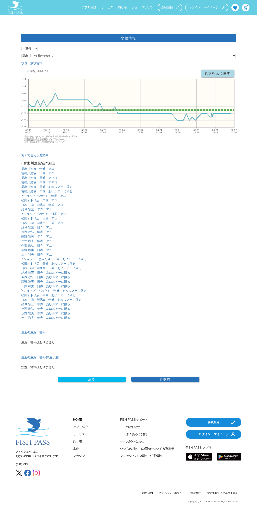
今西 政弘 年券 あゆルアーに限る (45, 308)
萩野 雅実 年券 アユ (36, 236)
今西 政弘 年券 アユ (36, 232)
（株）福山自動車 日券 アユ (42, 223)
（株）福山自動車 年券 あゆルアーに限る (51, 299)
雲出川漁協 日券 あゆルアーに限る (46, 186)
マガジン (148, 7)
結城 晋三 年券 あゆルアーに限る (45, 304)
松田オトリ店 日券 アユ (39, 218)
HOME (77, 419)
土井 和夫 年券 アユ (36, 241)
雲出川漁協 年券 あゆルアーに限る (46, 191)
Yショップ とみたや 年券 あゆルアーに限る (54, 290)
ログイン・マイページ (203, 7)
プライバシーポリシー (171, 492)
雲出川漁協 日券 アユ (37, 173)
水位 (134, 7)
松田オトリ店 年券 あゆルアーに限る (48, 295)
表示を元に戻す (217, 73)
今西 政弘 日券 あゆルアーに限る (45, 277)
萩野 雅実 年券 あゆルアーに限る (45, 313)
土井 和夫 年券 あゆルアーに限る (45, 317)
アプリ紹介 (89, 7)
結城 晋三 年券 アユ (36, 209)
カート (245, 7)
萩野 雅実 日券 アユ (36, 250)
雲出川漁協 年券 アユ (37, 168)
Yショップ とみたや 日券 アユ (43, 213)
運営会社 (195, 492)
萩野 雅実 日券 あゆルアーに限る (45, 281)
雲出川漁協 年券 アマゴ (39, 182)
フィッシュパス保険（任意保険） (142, 455)
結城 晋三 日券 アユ (36, 227)
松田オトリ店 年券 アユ (39, 200)
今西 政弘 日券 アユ (36, 245)
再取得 (165, 379)
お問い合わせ (135, 441)
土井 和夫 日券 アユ (36, 254)
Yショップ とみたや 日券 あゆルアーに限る (54, 259)
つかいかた (133, 427)
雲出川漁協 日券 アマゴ (39, 177)
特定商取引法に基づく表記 (222, 492)
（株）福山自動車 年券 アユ (42, 204)
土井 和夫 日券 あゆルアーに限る (45, 286)
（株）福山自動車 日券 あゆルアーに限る (51, 268)
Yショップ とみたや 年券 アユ (43, 195)
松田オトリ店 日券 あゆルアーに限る (48, 263)
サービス (107, 7)
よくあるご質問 (136, 434)
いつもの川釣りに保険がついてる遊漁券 (147, 448)
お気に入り (235, 7)
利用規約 (147, 492)
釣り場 (122, 7)
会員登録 (167, 7)
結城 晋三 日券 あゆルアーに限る (45, 272)
